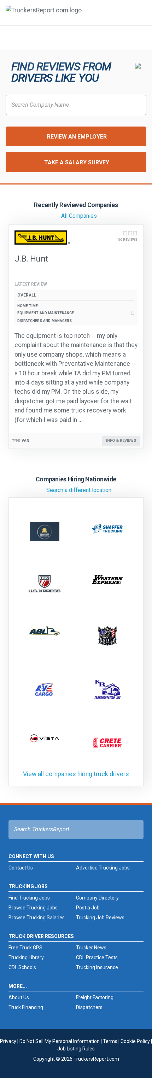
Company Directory (97, 898)
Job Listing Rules (76, 1048)
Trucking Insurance (97, 967)
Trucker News (91, 947)
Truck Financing (25, 1007)
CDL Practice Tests (97, 957)
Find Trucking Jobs (29, 898)
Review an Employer (77, 136)
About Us (18, 997)
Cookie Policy (135, 1041)
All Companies (79, 215)
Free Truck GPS (25, 947)
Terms (110, 1041)
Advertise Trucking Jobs (103, 868)
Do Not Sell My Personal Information (59, 1041)
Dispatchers (89, 1007)
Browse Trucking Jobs (33, 907)
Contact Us (20, 868)
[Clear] (137, 37)
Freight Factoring (94, 997)
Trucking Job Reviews (100, 917)
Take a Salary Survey (76, 162)
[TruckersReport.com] (44, 15)
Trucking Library (26, 957)
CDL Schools (22, 967)
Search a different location (78, 490)
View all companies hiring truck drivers (76, 774)
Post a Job (88, 907)
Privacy (8, 1041)
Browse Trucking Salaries (36, 917)
